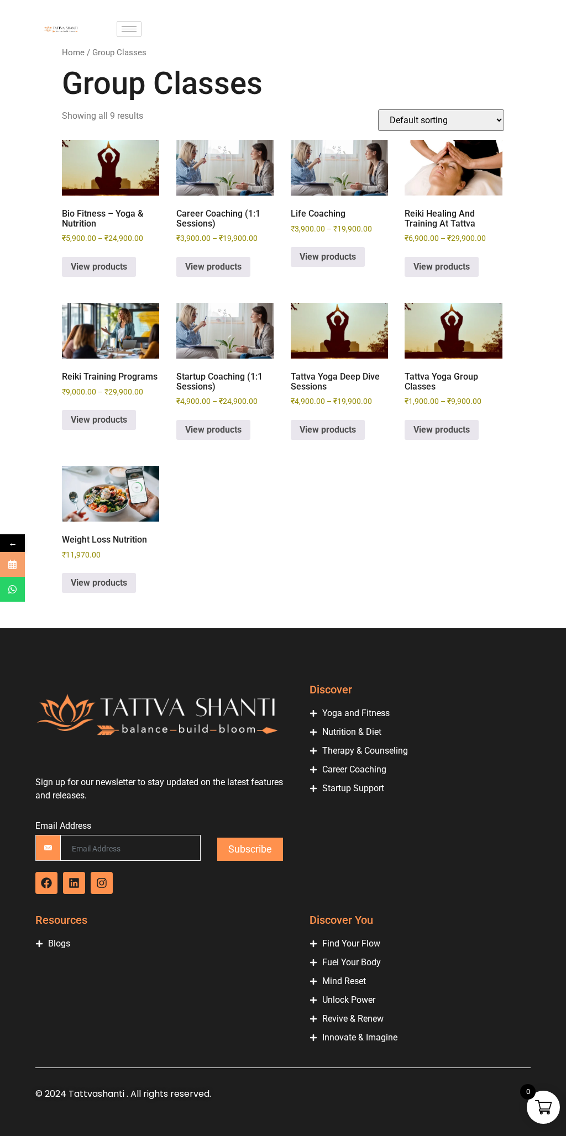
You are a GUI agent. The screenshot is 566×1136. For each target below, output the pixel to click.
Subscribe (250, 849)
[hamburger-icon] (129, 29)
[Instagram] (102, 883)
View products (99, 266)
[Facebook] (46, 883)
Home (73, 52)
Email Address (63, 826)
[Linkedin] (74, 883)
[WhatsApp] (12, 589)
